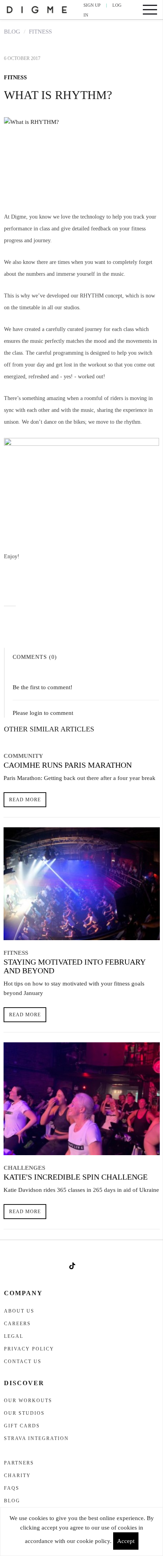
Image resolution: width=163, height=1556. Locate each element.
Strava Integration (36, 1438)
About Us (19, 1311)
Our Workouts (28, 1400)
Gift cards (22, 1426)
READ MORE (25, 799)
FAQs (11, 1488)
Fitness (40, 31)
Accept (126, 1541)
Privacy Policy (29, 1349)
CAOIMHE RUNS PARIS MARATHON (68, 765)
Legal (13, 1336)
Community (23, 756)
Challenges (24, 1168)
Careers (17, 1323)
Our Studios (24, 1413)
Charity (17, 1475)
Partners (19, 1463)
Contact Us (23, 1361)
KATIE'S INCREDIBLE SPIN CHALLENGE (76, 1177)
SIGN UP (91, 5)
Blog (12, 31)
